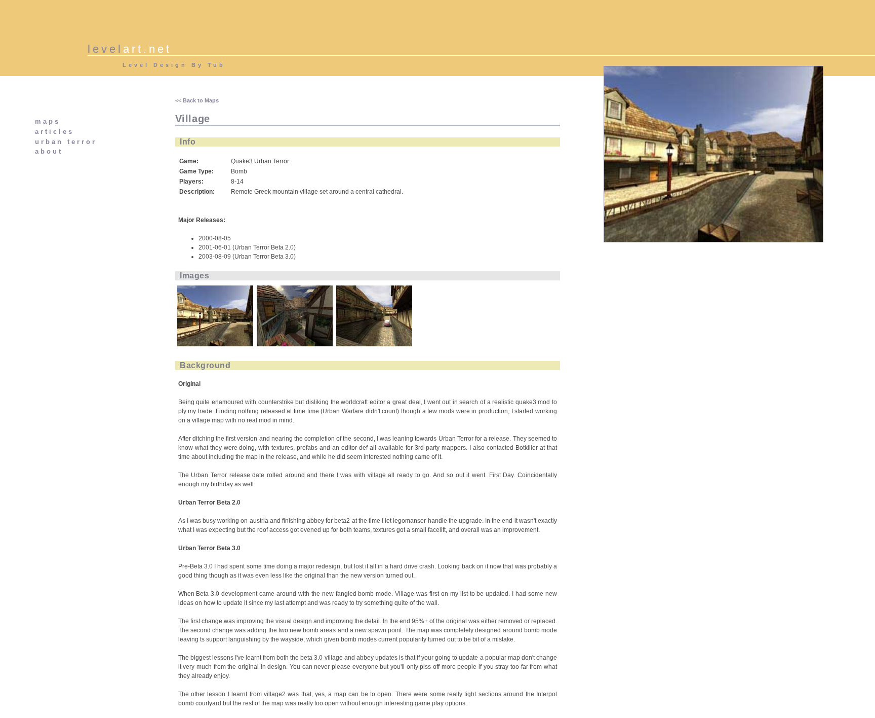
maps (47, 121)
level (130, 49)
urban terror (66, 142)
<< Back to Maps (197, 100)
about (49, 151)
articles (54, 131)
